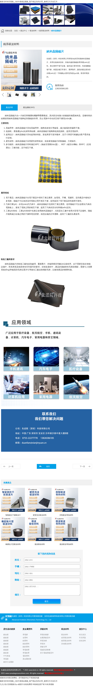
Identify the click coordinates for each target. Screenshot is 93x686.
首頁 (16, 31)
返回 (48, 466)
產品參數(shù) (29, 107)
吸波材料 (33, 31)
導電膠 (25, 635)
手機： (18, 566)
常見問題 (82, 638)
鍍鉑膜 (5, 644)
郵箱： (18, 580)
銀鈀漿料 (26, 647)
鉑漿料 (25, 641)
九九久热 (3, 684)
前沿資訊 (82, 635)
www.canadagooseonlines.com (17, 673)
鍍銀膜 (5, 638)
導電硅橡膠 (44, 635)
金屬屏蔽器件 (45, 638)
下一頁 (82, 466)
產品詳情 (9, 107)
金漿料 (25, 638)
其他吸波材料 (66, 644)
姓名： (18, 560)
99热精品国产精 (38, 684)
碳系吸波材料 (66, 638)
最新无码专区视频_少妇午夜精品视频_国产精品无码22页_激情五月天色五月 (28, 2)
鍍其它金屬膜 (8, 662)
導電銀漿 (26, 653)
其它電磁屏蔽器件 (47, 653)
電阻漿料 (26, 656)
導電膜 (5, 659)
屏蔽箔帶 (43, 647)
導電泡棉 (43, 641)
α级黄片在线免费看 (24, 684)
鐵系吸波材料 (44, 31)
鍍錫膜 (5, 650)
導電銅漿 (26, 650)
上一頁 (10, 466)
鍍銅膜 (5, 641)
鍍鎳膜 (5, 647)
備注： (18, 594)
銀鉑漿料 (26, 644)
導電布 (42, 644)
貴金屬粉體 (27, 659)
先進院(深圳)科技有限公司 (11, 670)
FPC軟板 (6, 656)
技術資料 (82, 641)
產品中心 (23, 31)
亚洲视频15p (12, 684)
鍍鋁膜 (5, 653)
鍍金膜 (5, 635)
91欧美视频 (49, 684)
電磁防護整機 (45, 650)
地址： (18, 573)
